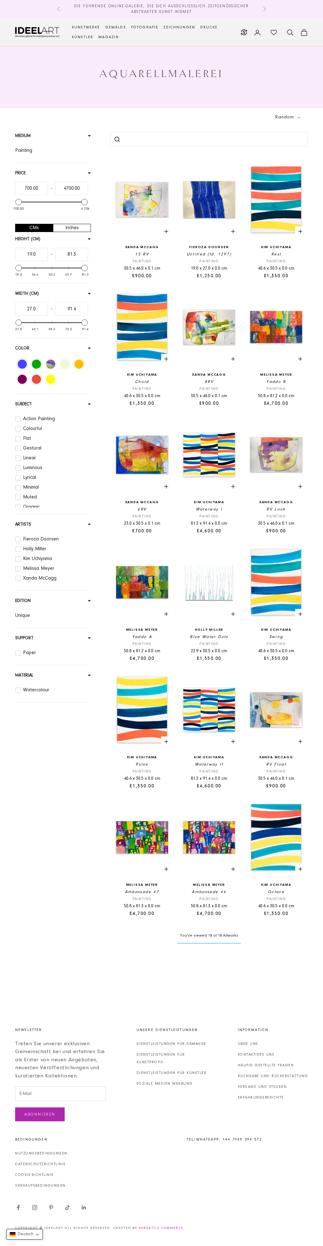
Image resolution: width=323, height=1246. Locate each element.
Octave (276, 892)
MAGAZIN (108, 37)
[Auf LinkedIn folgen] (84, 1207)
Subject (23, 404)
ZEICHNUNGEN (179, 27)
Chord (142, 382)
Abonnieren (40, 1114)
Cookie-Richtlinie (34, 1175)
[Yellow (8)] (50, 379)
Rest (276, 254)
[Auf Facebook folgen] (18, 1207)
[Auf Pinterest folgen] (51, 1207)
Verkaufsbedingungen (40, 1186)
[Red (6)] (36, 379)
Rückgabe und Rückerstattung (273, 1076)
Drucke (209, 27)
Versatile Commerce (161, 1228)
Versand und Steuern (262, 1087)
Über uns (248, 1044)
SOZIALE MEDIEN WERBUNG (165, 1084)
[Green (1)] (36, 364)
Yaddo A (142, 637)
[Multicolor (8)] (50, 364)
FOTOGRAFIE (145, 27)
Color (22, 348)
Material (24, 675)
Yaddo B (276, 382)
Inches (72, 227)
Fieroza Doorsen (209, 247)
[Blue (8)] (22, 364)
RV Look (276, 509)
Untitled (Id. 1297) (209, 254)
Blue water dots (209, 637)
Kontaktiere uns (256, 1055)
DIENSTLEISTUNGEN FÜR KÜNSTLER (172, 1073)
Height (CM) (27, 239)
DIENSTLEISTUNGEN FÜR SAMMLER (171, 1044)
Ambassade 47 (142, 892)
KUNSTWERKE (86, 27)
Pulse (142, 764)
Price (20, 173)
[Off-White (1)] (64, 364)
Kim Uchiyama (276, 247)
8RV (209, 382)
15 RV (142, 254)
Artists (23, 524)
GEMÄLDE (115, 27)
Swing (276, 637)
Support (24, 638)
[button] (25, 1234)
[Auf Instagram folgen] (35, 1207)
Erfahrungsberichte (261, 1098)
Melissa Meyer (276, 375)
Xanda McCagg (142, 247)
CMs (34, 227)
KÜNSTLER (82, 37)
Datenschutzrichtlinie (40, 1164)
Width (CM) (27, 294)
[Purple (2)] (22, 379)
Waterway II (209, 764)
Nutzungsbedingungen (41, 1153)
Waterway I (209, 509)
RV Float (276, 764)
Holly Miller (209, 630)
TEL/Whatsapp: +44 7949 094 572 (224, 1140)
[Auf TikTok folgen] (67, 1207)
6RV (142, 509)
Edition (23, 601)
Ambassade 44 (209, 892)
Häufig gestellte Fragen (266, 1065)
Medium (23, 136)
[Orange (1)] (79, 364)
